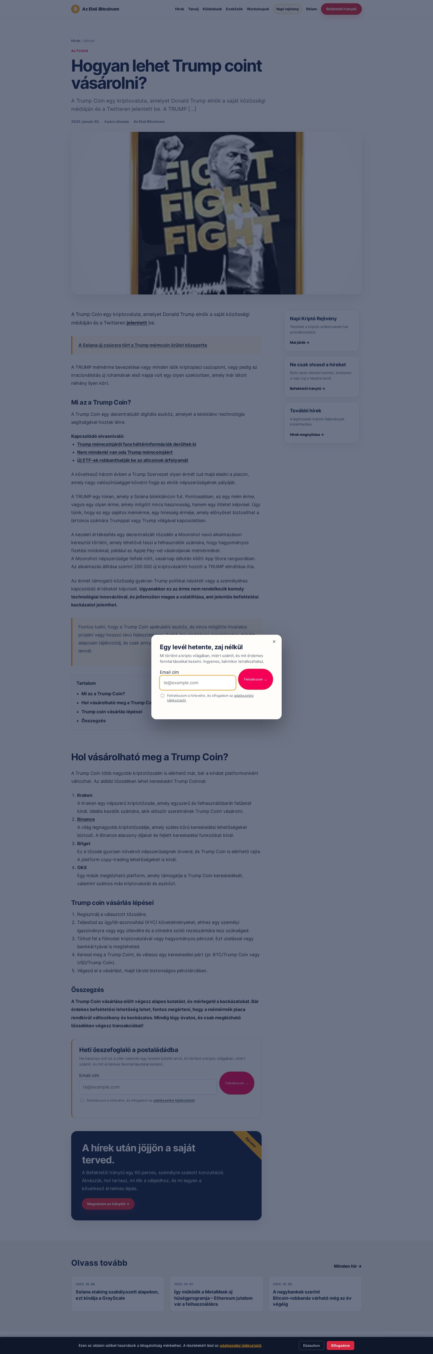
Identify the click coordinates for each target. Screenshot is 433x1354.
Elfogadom (340, 1345)
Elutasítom (311, 1345)
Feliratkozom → (255, 679)
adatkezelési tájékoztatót (240, 1345)
